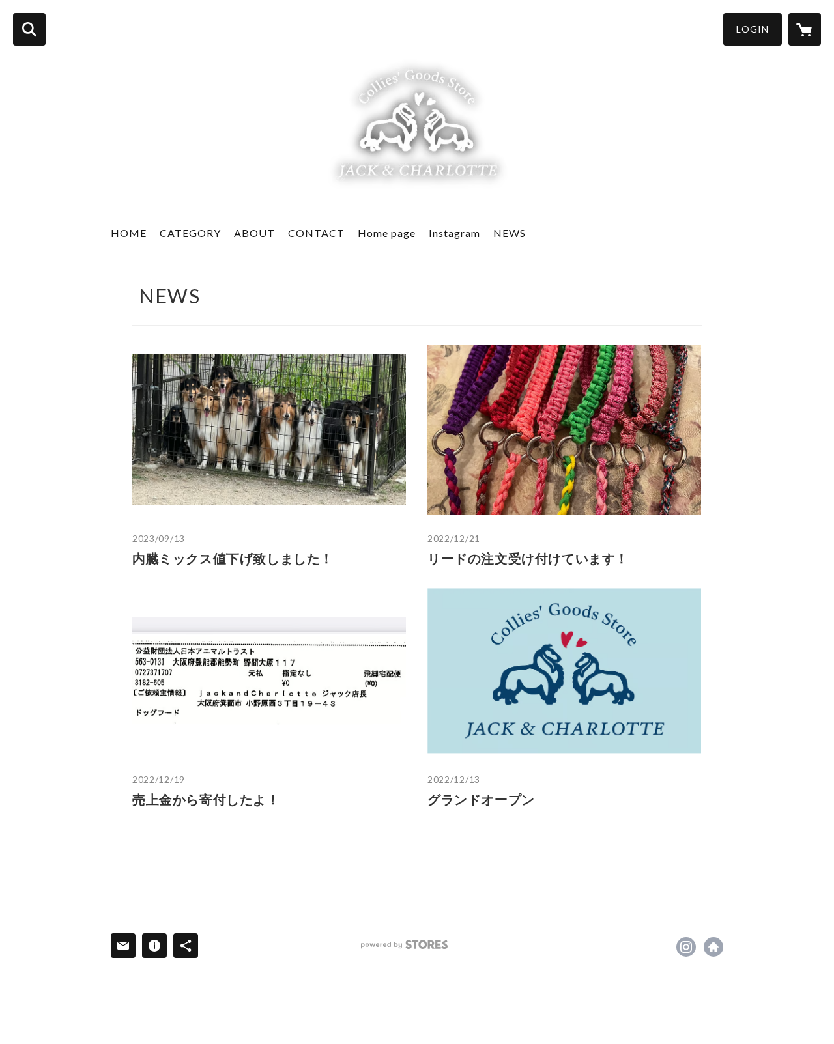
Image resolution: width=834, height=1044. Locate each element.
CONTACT (316, 233)
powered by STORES (404, 945)
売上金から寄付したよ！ (206, 799)
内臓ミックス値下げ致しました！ (233, 558)
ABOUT (254, 233)
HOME (129, 233)
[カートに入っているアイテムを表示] (804, 29)
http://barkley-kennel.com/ (713, 947)
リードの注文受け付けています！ (528, 558)
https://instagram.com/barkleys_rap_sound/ (686, 947)
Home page (387, 233)
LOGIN (752, 29)
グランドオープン (481, 799)
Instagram (454, 233)
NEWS (509, 233)
